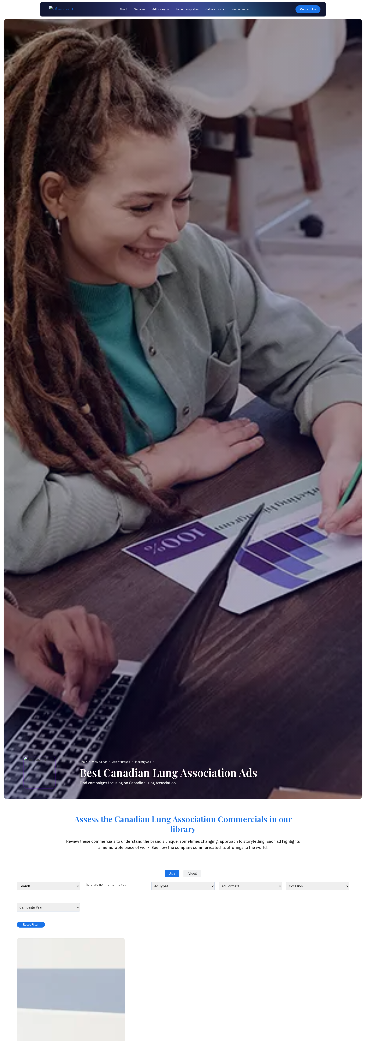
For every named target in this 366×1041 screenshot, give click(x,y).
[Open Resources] (248, 9)
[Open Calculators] (223, 9)
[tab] (172, 873)
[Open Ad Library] (168, 9)
